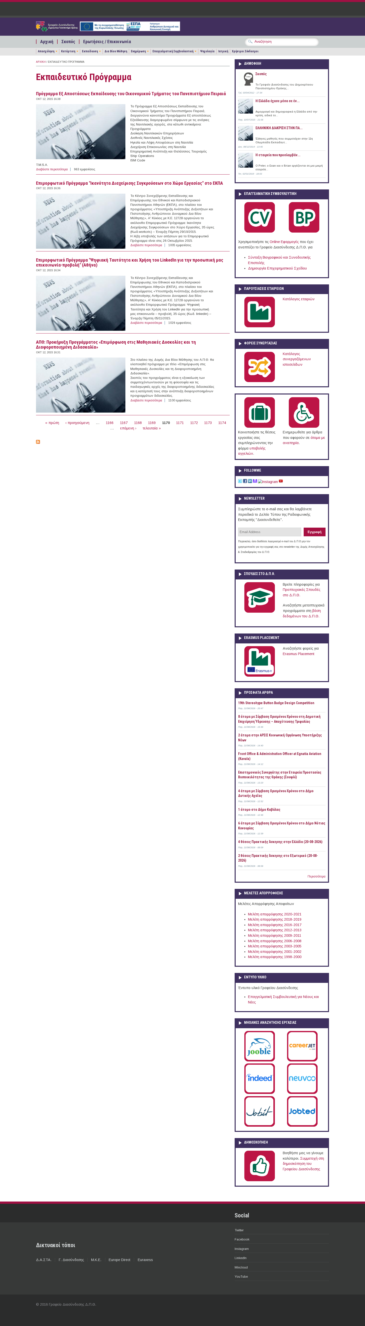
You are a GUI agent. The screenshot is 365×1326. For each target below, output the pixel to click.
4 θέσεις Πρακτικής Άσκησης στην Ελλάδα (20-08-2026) (280, 842)
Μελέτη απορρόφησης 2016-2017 (274, 925)
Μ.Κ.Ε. (96, 1260)
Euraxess (145, 1260)
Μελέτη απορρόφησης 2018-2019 (274, 919)
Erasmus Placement (298, 654)
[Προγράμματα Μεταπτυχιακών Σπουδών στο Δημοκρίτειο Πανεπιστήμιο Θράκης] (259, 612)
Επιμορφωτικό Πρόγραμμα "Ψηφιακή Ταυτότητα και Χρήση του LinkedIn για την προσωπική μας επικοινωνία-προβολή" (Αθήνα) (129, 262)
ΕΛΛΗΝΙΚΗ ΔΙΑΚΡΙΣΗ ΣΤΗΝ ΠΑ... (279, 128)
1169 (152, 423)
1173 (208, 423)
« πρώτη (52, 423)
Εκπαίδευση (90, 51)
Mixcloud (241, 1267)
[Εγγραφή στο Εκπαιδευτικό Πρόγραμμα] (38, 443)
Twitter (239, 1230)
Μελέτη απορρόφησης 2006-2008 (274, 941)
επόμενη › (128, 428)
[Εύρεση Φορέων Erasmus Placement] (259, 676)
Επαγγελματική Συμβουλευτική (172, 51)
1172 (194, 423)
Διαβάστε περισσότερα (52, 169)
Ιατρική (223, 51)
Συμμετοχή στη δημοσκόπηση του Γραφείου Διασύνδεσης (303, 1163)
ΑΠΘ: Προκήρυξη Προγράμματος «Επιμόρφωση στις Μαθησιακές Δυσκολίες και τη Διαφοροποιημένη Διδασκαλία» (116, 344)
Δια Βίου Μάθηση (116, 51)
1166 (109, 423)
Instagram (242, 1249)
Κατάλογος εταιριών (299, 299)
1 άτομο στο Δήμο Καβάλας (259, 810)
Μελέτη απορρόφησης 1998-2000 (274, 957)
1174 (222, 423)
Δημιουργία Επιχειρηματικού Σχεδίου (277, 268)
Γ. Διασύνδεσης (71, 1260)
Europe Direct (119, 1260)
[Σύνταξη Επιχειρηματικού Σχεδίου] (304, 232)
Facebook (242, 1239)
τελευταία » (152, 428)
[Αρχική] (108, 30)
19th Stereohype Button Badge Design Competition (276, 703)
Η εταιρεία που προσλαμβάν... (278, 155)
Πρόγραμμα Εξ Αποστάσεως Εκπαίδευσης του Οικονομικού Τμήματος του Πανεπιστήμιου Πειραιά (131, 93)
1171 (180, 423)
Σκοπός (68, 41)
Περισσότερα (317, 876)
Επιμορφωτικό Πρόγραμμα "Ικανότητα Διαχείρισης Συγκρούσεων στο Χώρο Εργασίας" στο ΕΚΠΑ (129, 183)
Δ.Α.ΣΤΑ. (43, 1260)
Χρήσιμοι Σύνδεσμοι (245, 51)
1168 (138, 423)
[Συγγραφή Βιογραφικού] (259, 232)
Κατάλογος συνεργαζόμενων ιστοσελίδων (297, 359)
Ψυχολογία (207, 51)
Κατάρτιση (68, 51)
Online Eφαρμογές (284, 242)
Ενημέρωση (138, 51)
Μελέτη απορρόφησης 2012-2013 (274, 930)
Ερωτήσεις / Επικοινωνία (107, 41)
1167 (124, 423)
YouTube (241, 1276)
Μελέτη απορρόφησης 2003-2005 (274, 946)
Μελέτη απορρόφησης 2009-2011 (274, 935)
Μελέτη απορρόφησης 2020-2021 (274, 914)
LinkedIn (241, 1258)
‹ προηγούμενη (77, 423)
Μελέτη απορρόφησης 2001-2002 (274, 952)
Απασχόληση (46, 51)
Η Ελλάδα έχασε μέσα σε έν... (278, 101)
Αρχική (46, 41)
